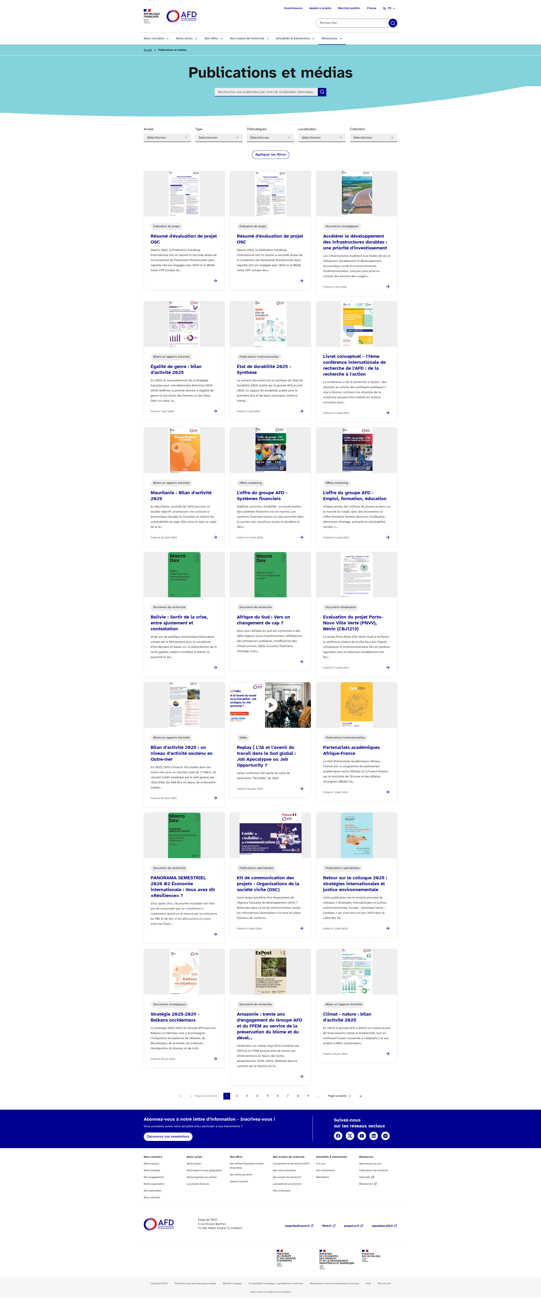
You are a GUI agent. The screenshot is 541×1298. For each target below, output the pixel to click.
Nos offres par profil (241, 1174)
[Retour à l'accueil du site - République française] (191, 16)
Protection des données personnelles (195, 1283)
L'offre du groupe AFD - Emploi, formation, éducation (355, 495)
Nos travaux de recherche (247, 38)
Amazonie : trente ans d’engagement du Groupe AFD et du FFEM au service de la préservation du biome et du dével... (269, 1026)
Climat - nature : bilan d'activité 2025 (347, 1017)
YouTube (362, 1136)
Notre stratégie (152, 1170)
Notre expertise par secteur (202, 1177)
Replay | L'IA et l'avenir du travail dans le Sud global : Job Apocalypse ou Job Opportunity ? (266, 756)
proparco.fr (351, 1226)
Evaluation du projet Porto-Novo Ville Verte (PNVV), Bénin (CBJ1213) (353, 623)
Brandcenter (366, 1184)
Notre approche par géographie (204, 1170)
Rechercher (393, 23)
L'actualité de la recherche (287, 1184)
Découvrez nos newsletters (168, 1136)
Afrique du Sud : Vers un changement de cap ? (263, 620)
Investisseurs (293, 8)
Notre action (184, 38)
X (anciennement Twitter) (350, 1136)
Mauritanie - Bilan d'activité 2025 (181, 495)
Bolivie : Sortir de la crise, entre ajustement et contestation (179, 623)
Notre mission (151, 1163)
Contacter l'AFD (159, 1283)
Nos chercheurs (281, 1190)
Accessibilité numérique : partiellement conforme (276, 1283)
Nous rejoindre (152, 1197)
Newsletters (322, 1177)
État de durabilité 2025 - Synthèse (264, 369)
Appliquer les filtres (270, 154)
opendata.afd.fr (382, 1226)
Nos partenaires (152, 1190)
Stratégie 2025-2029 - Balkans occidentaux (175, 1017)
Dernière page (360, 1096)
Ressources (329, 38)
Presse (371, 8)
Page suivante (337, 1096)
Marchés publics (349, 8)
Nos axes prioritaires (284, 1170)
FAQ (368, 1283)
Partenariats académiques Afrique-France (351, 750)
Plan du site (384, 1283)
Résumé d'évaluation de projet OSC (184, 239)
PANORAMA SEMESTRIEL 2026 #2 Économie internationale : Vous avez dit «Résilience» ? (183, 886)
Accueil (148, 50)
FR (389, 8)
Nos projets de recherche (287, 1177)
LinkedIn (373, 1136)
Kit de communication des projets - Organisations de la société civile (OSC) (268, 883)
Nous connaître (154, 38)
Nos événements (325, 1170)
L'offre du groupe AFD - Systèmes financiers (262, 495)
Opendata (364, 1177)
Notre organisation (154, 1184)
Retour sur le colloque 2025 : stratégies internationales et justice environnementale (355, 883)
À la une (320, 1163)
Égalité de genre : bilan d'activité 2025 (176, 369)
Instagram (385, 1136)
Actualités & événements (293, 38)
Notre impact (194, 1163)
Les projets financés (198, 1184)
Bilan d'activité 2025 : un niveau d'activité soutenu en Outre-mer (182, 753)
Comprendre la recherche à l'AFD (291, 1163)
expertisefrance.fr (297, 1226)
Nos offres (211, 38)
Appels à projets (320, 8)
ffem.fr (327, 1226)
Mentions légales (232, 1283)
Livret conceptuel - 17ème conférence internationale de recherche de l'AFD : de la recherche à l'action (354, 365)
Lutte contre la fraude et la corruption (270, 1292)
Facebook (338, 1136)
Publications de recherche (373, 1170)
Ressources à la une (370, 1163)
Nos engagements (154, 1177)
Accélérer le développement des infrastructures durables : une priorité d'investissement (355, 242)
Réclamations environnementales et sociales (334, 1283)
